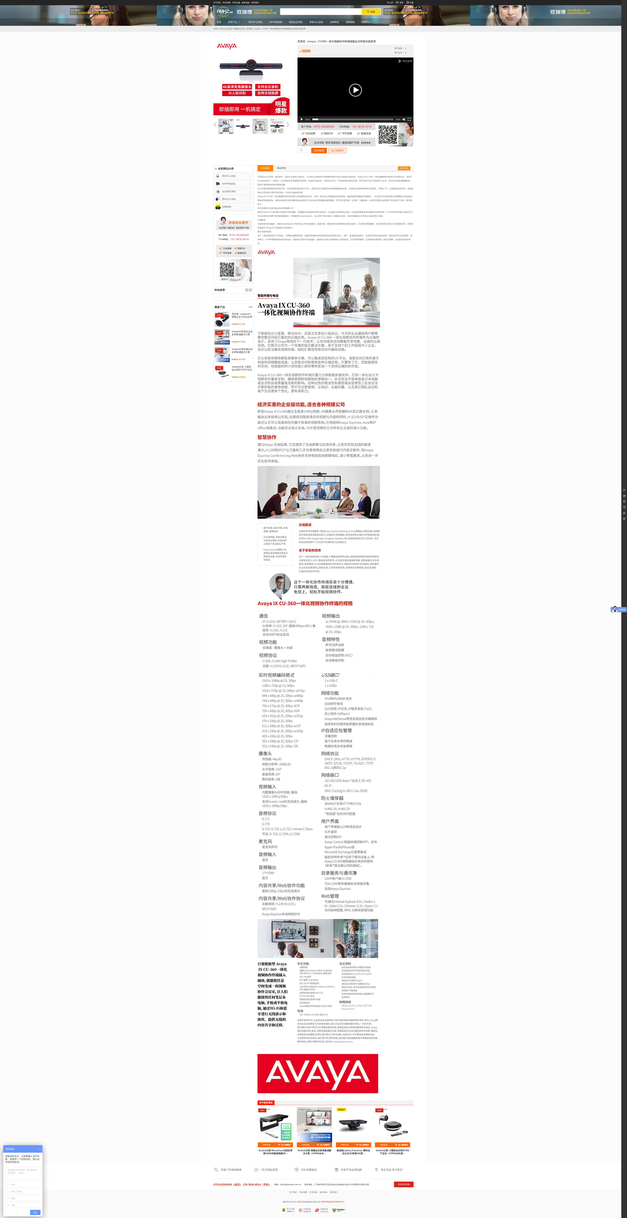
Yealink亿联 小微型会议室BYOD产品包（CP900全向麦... (242, 369)
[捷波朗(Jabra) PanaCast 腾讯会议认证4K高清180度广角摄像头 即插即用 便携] (353, 1124)
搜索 (372, 11)
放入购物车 (337, 150)
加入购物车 (286, 1145)
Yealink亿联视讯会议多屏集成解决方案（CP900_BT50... (242, 334)
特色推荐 (220, 290)
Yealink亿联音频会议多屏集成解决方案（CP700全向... (242, 352)
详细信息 (267, 1145)
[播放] (301, 119)
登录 (401, 2)
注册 (411, 2)
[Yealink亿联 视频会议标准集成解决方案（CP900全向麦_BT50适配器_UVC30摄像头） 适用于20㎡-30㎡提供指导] (314, 1124)
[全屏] (409, 119)
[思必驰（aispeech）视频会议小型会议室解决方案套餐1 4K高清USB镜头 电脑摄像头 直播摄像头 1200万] (222, 320)
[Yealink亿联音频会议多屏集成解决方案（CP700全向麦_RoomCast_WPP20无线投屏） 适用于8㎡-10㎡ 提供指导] (222, 355)
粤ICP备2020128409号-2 (333, 1202)
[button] (355, 90)
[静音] (404, 119)
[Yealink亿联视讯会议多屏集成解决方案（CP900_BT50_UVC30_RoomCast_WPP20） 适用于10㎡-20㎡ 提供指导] (222, 337)
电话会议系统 (226, 29)
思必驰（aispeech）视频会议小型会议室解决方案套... (242, 317)
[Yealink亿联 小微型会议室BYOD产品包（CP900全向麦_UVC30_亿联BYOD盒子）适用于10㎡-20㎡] (392, 1124)
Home (216, 29)
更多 (251, 307)
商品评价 (281, 168)
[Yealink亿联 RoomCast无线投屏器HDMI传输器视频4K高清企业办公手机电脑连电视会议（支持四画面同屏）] (275, 1124)
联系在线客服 (404, 1184)
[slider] (352, 119)
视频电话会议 (239, 29)
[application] (355, 90)
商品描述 (265, 168)
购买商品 (404, 168)
